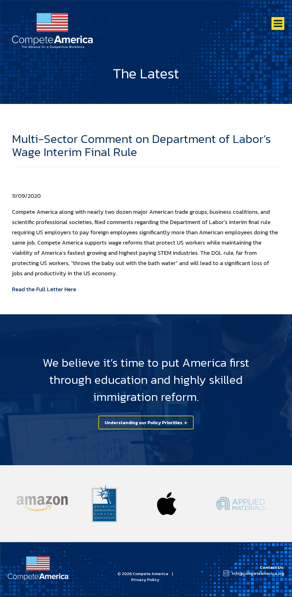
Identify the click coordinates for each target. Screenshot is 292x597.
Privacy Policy (145, 579)
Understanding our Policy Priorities (143, 422)
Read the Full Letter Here (44, 289)
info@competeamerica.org (258, 573)
